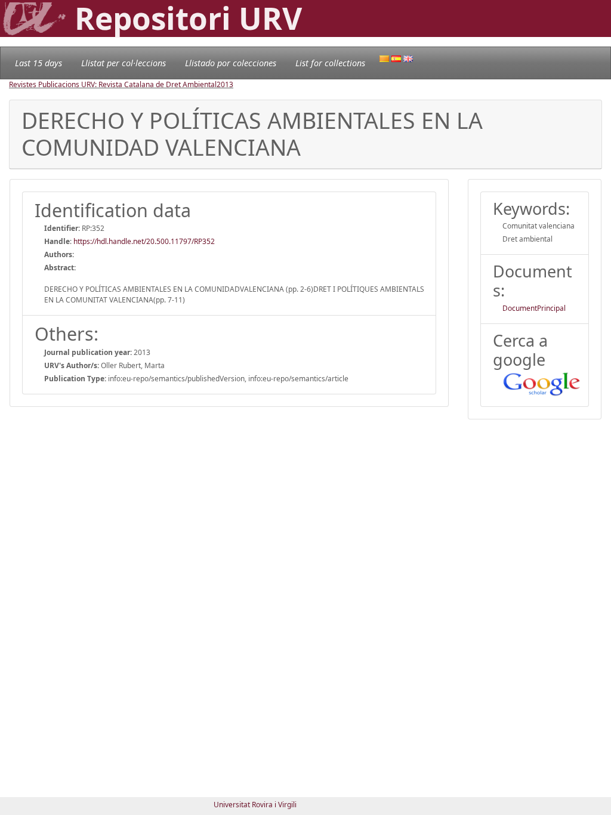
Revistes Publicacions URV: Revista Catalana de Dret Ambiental (113, 84)
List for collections (330, 63)
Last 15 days (38, 63)
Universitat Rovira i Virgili (255, 804)
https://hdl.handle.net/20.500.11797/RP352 (144, 241)
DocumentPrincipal (534, 308)
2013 (225, 84)
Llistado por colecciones (230, 63)
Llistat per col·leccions (123, 63)
